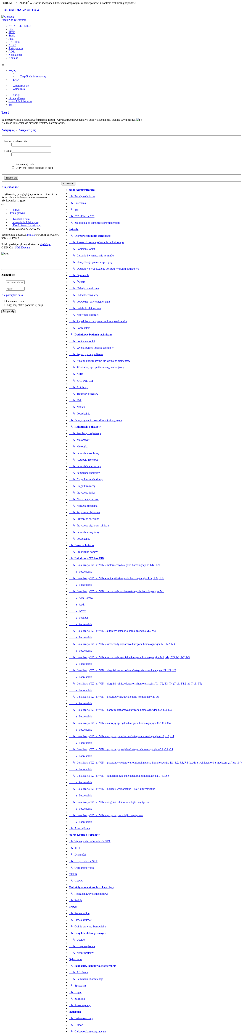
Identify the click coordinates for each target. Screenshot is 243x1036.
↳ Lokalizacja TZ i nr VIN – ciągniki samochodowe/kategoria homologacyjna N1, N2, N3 (122, 670)
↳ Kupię (75, 992)
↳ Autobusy (78, 387)
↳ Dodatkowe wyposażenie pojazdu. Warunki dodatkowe (104, 268)
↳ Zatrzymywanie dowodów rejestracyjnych (95, 420)
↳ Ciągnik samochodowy (86, 479)
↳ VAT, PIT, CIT (81, 380)
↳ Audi (76, 604)
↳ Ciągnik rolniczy (82, 485)
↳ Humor (76, 1024)
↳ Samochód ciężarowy (85, 466)
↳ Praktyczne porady (83, 551)
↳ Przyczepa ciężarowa (84, 512)
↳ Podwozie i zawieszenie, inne (89, 301)
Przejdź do (68, 183)
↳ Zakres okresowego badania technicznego (96, 242)
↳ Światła (77, 281)
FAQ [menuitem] (15, 79)
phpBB (31, 234)
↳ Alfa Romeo (81, 597)
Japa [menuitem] (11, 38)
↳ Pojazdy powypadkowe (86, 354)
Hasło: (8, 150)
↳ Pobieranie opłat (82, 248)
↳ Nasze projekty (81, 952)
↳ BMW (77, 611)
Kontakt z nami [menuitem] (21, 219)
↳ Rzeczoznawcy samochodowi (88, 893)
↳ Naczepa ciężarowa (84, 499)
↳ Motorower (79, 439)
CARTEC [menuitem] (14, 41)
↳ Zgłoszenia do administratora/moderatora (94, 222)
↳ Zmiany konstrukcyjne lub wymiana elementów (99, 360)
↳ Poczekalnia (79, 327)
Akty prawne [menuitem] (16, 48)
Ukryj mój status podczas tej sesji (34, 167)
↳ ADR (76, 374)
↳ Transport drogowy (83, 393)
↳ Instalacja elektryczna (85, 308)
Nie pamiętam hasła (12, 295)
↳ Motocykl (78, 446)
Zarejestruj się (27, 130)
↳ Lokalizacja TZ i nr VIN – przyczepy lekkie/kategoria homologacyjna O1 (114, 696)
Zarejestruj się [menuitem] (20, 85)
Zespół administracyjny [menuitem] (32, 76)
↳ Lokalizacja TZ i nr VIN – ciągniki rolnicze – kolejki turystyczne (109, 802)
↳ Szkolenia (78, 972)
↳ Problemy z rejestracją (85, 433)
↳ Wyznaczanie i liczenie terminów (91, 347)
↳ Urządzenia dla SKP (83, 861)
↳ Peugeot (78, 617)
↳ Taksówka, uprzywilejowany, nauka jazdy (96, 367)
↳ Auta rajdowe (79, 828)
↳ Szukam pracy (80, 1005)
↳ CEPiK (76, 880)
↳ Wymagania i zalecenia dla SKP (89, 841)
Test (5, 112)
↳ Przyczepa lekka (82, 492)
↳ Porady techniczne (82, 196)
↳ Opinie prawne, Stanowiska (87, 926)
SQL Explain (22, 247)
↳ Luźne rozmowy (81, 1018)
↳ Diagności (77, 854)
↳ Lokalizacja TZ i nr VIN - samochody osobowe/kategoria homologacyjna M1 (116, 591)
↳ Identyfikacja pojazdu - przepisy (91, 262)
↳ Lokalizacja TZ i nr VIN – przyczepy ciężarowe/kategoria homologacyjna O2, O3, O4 (121, 736)
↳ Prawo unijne (79, 913)
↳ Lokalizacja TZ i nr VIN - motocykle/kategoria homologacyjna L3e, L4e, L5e (116, 578)
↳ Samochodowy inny (84, 532)
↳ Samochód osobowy (84, 453)
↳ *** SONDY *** (81, 216)
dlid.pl (16, 209)
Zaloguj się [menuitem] (18, 88)
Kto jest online (10, 186)
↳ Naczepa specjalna (83, 505)
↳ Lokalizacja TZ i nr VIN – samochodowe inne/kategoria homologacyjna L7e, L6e (119, 775)
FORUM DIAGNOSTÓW (20, 10)
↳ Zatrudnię (77, 998)
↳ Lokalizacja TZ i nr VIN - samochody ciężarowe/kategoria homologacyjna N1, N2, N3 (122, 644)
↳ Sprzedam (77, 985)
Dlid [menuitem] (11, 29)
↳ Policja (75, 900)
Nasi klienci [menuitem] (15, 54)
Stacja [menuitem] (12, 35)
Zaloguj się (8, 130)
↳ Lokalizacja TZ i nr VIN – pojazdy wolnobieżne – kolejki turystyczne (112, 788)
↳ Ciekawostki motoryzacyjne (87, 1031)
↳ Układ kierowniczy (83, 295)
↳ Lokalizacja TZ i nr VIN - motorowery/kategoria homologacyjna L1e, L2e (114, 564)
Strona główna (17, 212)
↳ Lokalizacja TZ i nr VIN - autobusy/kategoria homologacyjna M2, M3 (112, 630)
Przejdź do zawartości (13, 19)
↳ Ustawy (77, 939)
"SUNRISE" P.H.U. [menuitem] (20, 25)
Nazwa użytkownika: (16, 141)
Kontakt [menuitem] (13, 57)
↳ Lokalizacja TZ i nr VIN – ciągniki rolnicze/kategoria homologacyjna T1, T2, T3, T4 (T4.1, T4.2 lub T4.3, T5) (135, 683)
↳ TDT (74, 847)
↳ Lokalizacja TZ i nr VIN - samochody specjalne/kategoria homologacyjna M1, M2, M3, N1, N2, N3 (129, 657)
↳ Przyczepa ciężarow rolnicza (89, 525)
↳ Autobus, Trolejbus (83, 459)
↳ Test (74, 209)
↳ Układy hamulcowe (84, 288)
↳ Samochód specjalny (84, 472)
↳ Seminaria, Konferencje (86, 978)
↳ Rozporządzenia (82, 946)
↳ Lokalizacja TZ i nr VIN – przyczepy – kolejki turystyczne (106, 815)
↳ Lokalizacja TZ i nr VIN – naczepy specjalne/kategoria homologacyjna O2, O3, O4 (120, 723)
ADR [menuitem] (12, 51)
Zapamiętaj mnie (24, 164)
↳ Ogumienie (79, 275)
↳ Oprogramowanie (81, 867)
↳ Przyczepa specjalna (84, 518)
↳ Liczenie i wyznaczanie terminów (91, 255)
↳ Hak (75, 400)
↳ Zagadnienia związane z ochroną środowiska (98, 321)
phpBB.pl (45, 244)
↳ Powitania (77, 202)
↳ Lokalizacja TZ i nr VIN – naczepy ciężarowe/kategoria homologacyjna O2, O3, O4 (120, 709)
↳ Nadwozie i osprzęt (83, 314)
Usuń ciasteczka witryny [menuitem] (26, 225)
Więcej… (14, 70)
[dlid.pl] (7, 16)
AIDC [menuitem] (12, 45)
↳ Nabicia (77, 406)
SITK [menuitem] (12, 32)
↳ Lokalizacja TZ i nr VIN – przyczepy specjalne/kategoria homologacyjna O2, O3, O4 (121, 749)
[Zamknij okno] (60, 263)
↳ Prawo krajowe (80, 919)
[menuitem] (24, 222)
